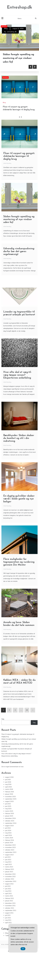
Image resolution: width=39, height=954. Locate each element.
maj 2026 (8, 784)
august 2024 (9, 826)
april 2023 (8, 864)
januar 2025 (9, 816)
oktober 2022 (9, 879)
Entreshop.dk (19, 7)
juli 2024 (8, 828)
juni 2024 (8, 830)
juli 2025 (8, 804)
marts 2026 (9, 789)
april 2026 (8, 787)
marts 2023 (9, 867)
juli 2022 (8, 886)
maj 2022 (8, 891)
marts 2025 (9, 811)
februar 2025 (9, 813)
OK (23, 948)
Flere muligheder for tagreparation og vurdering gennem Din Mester (18, 562)
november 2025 (10, 796)
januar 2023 (9, 872)
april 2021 (8, 922)
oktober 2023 (9, 850)
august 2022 (9, 884)
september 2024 (10, 823)
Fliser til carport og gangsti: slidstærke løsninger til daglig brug (18, 58)
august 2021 (9, 913)
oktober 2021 (9, 908)
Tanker (7, 935)
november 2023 (10, 847)
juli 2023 (8, 857)
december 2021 (10, 903)
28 (27, 710)
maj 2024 (8, 833)
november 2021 (10, 905)
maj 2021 (8, 920)
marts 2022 (9, 896)
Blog (5, 28)
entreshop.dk (11, 32)
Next (35, 67)
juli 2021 (8, 915)
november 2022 (10, 876)
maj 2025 (8, 809)
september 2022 (10, 881)
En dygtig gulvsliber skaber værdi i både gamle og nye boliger (19, 499)
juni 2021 (8, 918)
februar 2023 (9, 869)
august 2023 (9, 855)
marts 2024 (9, 838)
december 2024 (10, 818)
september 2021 (10, 910)
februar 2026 (9, 792)
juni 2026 (8, 782)
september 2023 (10, 852)
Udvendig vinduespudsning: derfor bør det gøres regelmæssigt (19, 251)
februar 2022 (9, 898)
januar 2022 (9, 901)
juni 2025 (8, 806)
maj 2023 (8, 862)
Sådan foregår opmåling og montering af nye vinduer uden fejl (18, 219)
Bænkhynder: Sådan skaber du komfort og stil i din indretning (18, 438)
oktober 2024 (9, 821)
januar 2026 (9, 794)
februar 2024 (9, 840)
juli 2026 (8, 779)
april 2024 (8, 835)
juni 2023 (8, 859)
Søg (2, 719)
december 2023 (10, 845)
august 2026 (9, 777)
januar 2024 (9, 842)
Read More (12, 67)
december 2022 (10, 874)
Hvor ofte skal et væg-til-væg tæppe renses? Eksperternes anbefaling (17, 375)
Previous (30, 67)
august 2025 (9, 801)
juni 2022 (8, 889)
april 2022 (8, 893)
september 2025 (10, 799)
